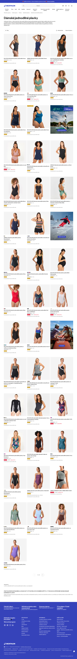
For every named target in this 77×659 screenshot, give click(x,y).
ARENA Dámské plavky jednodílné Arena (37, 58)
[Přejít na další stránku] (42, 574)
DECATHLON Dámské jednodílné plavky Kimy (15, 274)
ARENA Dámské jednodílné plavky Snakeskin (38, 490)
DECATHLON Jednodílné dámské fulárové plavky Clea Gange (37, 455)
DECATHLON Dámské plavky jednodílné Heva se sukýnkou (15, 130)
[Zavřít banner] (72, 1)
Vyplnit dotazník (62, 236)
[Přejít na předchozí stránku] (34, 574)
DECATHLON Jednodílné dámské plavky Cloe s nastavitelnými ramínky (38, 418)
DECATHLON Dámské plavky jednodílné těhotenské (60, 273)
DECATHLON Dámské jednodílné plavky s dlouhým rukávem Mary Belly (60, 202)
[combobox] (69, 30)
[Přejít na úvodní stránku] (9, 6)
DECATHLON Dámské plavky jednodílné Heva (15, 58)
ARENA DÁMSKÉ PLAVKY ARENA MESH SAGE (61, 490)
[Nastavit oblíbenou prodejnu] (63, 5)
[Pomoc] (65, 5)
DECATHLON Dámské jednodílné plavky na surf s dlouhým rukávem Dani (15, 420)
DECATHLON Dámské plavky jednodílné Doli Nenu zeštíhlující (37, 311)
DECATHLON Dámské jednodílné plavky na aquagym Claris (60, 382)
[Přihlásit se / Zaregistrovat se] (68, 5)
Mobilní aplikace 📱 (59, 10)
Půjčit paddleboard (62, 130)
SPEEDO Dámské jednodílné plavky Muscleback (12, 238)
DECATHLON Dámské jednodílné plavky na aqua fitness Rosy (14, 95)
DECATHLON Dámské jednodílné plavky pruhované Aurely (60, 311)
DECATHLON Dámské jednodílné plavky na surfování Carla (37, 529)
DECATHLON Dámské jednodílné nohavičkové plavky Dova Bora (38, 238)
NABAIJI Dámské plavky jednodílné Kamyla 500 (37, 274)
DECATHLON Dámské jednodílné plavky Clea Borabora (15, 456)
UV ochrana (62, 345)
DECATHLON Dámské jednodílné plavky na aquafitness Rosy (60, 529)
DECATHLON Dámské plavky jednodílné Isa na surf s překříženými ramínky (61, 59)
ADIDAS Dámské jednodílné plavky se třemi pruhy (61, 165)
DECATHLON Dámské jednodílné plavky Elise (38, 201)
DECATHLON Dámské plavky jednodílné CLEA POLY (61, 420)
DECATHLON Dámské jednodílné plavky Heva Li (61, 94)
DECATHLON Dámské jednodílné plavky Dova (61, 455)
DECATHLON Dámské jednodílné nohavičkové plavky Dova (38, 167)
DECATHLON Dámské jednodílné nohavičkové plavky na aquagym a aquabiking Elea (15, 382)
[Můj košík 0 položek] (71, 5)
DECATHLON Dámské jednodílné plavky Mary (14, 310)
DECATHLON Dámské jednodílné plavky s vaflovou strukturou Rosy (14, 347)
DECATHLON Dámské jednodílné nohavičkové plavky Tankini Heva (38, 383)
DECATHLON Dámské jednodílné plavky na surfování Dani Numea (14, 529)
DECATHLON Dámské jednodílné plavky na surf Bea (15, 165)
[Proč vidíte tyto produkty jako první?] (56, 30)
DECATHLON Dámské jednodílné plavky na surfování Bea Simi (37, 95)
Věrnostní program (67, 10)
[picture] (15, 45)
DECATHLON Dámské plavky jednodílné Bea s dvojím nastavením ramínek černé (15, 202)
